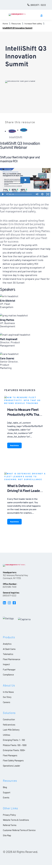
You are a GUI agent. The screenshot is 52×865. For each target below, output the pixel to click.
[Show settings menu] (42, 194)
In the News (8, 692)
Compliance (8, 674)
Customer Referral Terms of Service (19, 830)
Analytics (7, 643)
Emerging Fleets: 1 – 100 (14, 740)
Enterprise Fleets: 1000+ (14, 750)
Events (6, 797)
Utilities (6, 735)
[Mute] (37, 194)
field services (9, 724)
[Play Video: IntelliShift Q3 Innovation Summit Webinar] (25, 180)
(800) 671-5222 (9, 595)
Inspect (6, 664)
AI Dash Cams (9, 649)
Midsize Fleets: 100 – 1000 (14, 745)
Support (6, 792)
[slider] (23, 194)
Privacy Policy (9, 815)
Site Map (7, 835)
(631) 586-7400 (9, 586)
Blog (5, 787)
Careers (6, 702)
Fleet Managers (10, 755)
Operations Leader (11, 765)
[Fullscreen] (48, 194)
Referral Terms (9, 825)
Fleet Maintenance (11, 659)
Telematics (8, 654)
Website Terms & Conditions (16, 820)
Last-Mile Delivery (11, 729)
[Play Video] (2, 194)
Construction (9, 719)
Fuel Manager (9, 669)
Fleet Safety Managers (13, 760)
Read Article (14, 445)
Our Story (7, 697)
